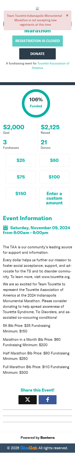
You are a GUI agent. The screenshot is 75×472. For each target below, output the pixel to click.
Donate (37, 54)
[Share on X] (27, 399)
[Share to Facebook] (48, 399)
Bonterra (47, 438)
